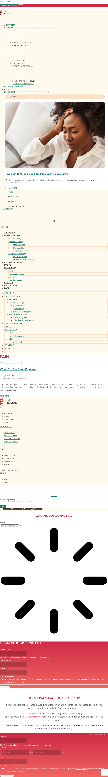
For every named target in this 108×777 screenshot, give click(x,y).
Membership (18, 248)
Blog (11, 271)
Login (7, 288)
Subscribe (5, 687)
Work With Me (11, 235)
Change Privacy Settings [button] (9, 470)
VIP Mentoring (15, 238)
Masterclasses (19, 245)
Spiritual (25, 378)
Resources (9, 268)
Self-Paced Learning (16, 254)
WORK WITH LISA (6, 427)
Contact (8, 283)
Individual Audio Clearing (23, 259)
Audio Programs (20, 257)
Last (62, 752)
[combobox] (9, 525)
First (31, 752)
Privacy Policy (81, 679)
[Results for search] (54, 581)
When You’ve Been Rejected (18, 369)
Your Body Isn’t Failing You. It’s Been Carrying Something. (37, 173)
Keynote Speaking (13, 262)
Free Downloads (15, 280)
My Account (10, 285)
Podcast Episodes (16, 274)
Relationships (17, 378)
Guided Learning (16, 242)
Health (8, 378)
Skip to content (6, 1)
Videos (12, 277)
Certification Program (22, 251)
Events (7, 265)
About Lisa (9, 233)
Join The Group (7, 776)
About (2, 407)
